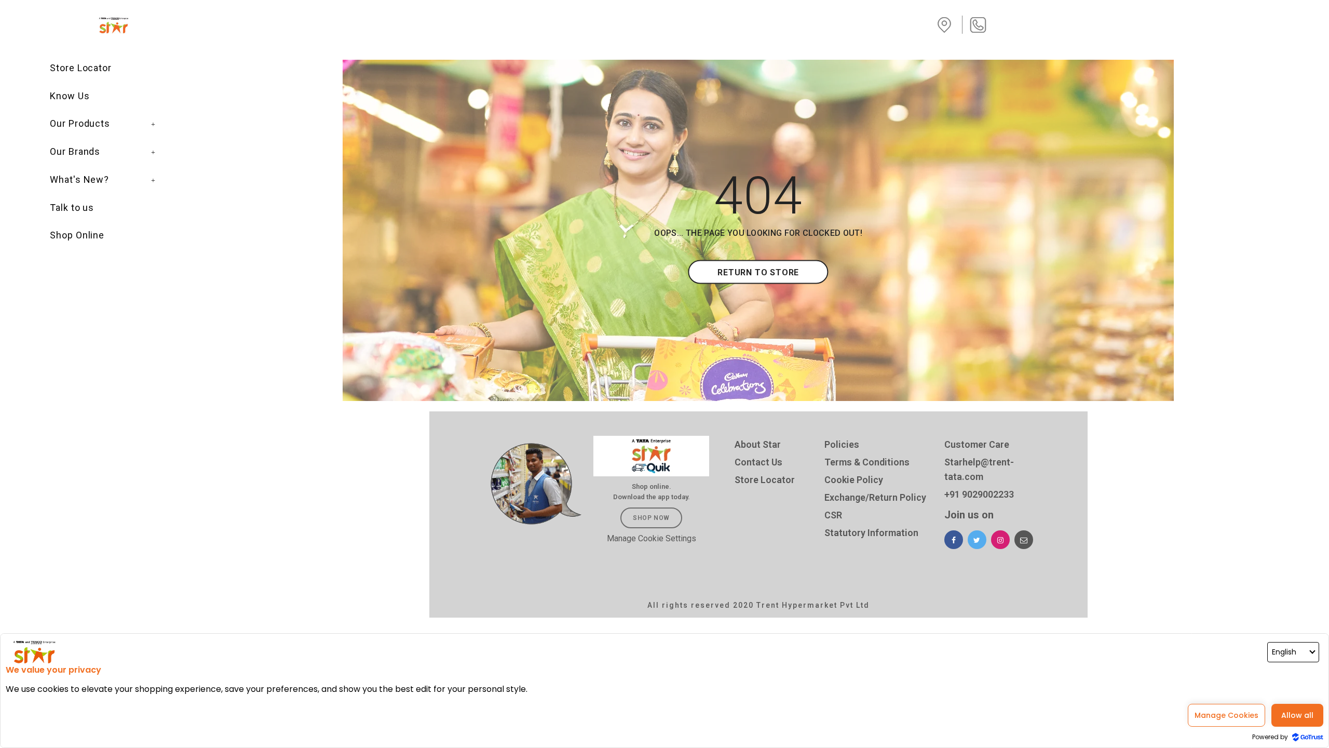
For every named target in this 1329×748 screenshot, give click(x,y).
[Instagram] (1000, 539)
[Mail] (1023, 539)
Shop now (651, 518)
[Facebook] (953, 539)
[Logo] (115, 25)
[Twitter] (977, 539)
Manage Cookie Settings (651, 538)
